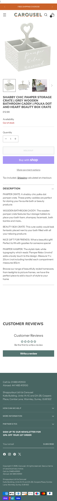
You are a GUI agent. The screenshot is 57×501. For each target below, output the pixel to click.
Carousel (22, 466)
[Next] (52, 6)
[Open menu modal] (4, 15)
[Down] (51, 85)
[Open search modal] (45, 15)
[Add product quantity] (15, 139)
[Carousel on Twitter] (20, 455)
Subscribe (48, 444)
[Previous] (4, 6)
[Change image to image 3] (39, 85)
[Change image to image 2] (24, 85)
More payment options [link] (28, 169)
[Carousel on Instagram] (10, 455)
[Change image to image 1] (9, 85)
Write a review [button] (28, 353)
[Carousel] (28, 15)
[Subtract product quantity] (6, 139)
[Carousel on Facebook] (5, 455)
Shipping (22, 177)
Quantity (7, 132)
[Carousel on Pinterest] (15, 455)
